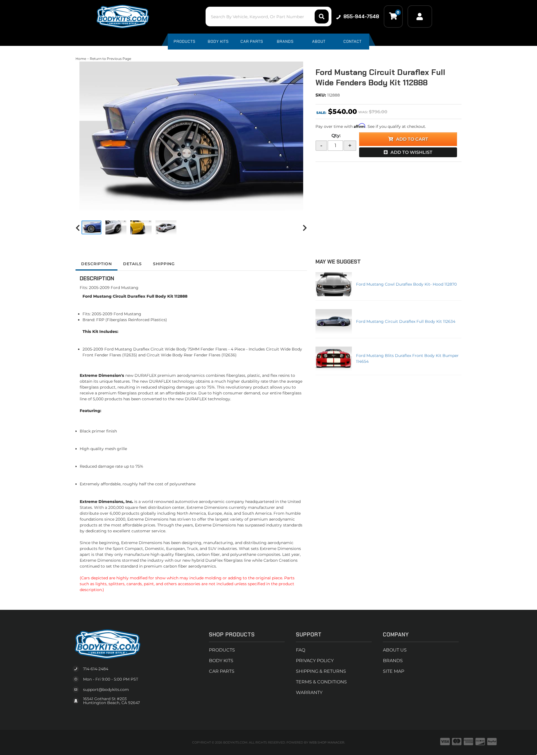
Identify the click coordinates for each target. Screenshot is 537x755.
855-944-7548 (361, 16)
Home (81, 59)
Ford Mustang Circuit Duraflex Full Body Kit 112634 (405, 321)
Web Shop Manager (326, 742)
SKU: (320, 95)
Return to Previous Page (110, 59)
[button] (268, 16)
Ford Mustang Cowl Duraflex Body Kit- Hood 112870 (406, 284)
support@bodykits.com (106, 690)
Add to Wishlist (411, 152)
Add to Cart (412, 139)
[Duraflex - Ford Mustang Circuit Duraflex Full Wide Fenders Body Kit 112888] (191, 136)
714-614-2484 (95, 668)
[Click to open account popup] (420, 16)
